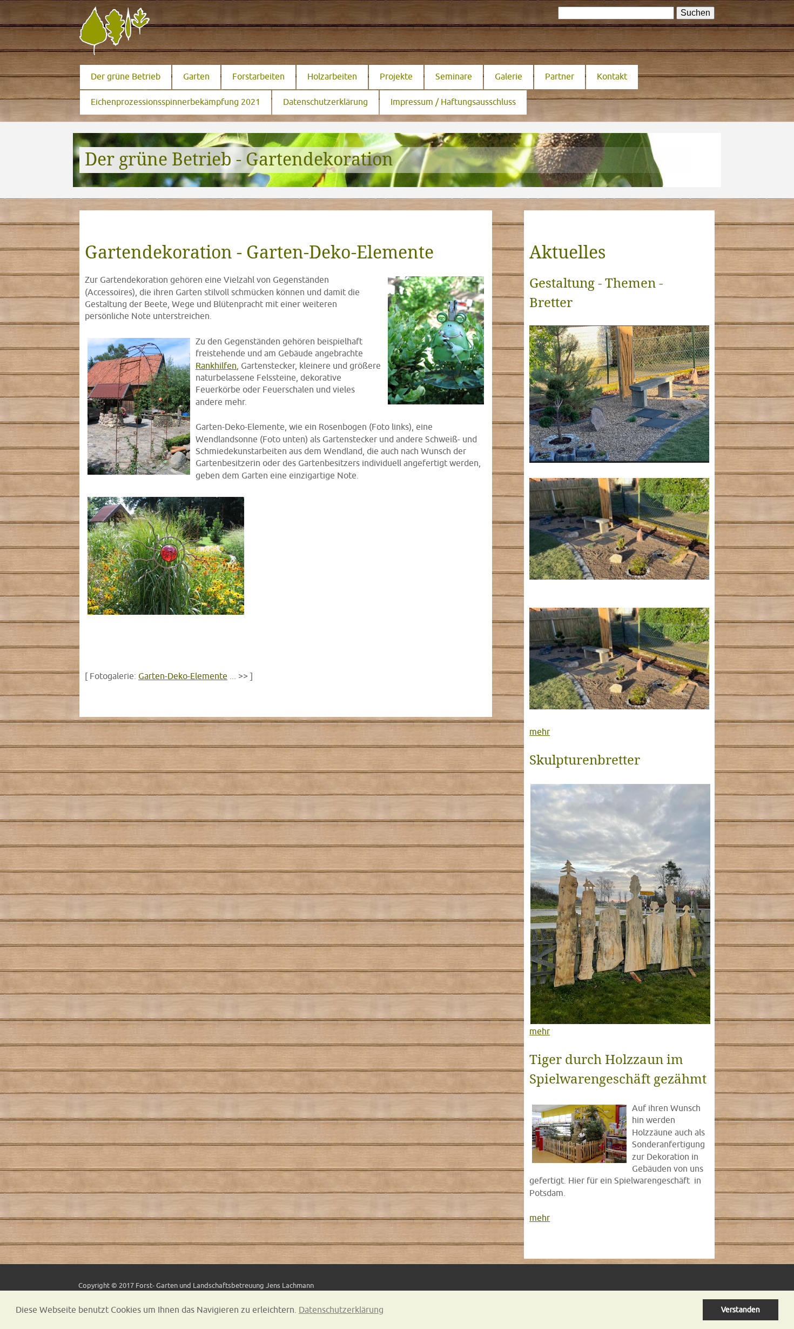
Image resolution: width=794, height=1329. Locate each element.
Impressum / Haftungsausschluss (453, 102)
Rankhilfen (216, 365)
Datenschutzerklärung (325, 102)
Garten (196, 76)
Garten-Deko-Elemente (182, 676)
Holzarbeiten (332, 76)
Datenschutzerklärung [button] (341, 1309)
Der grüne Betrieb (125, 76)
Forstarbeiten (258, 76)
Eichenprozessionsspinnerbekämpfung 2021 (175, 102)
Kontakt (612, 76)
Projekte (396, 76)
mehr (539, 731)
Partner (559, 76)
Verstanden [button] (740, 1309)
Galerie (508, 76)
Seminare (453, 76)
